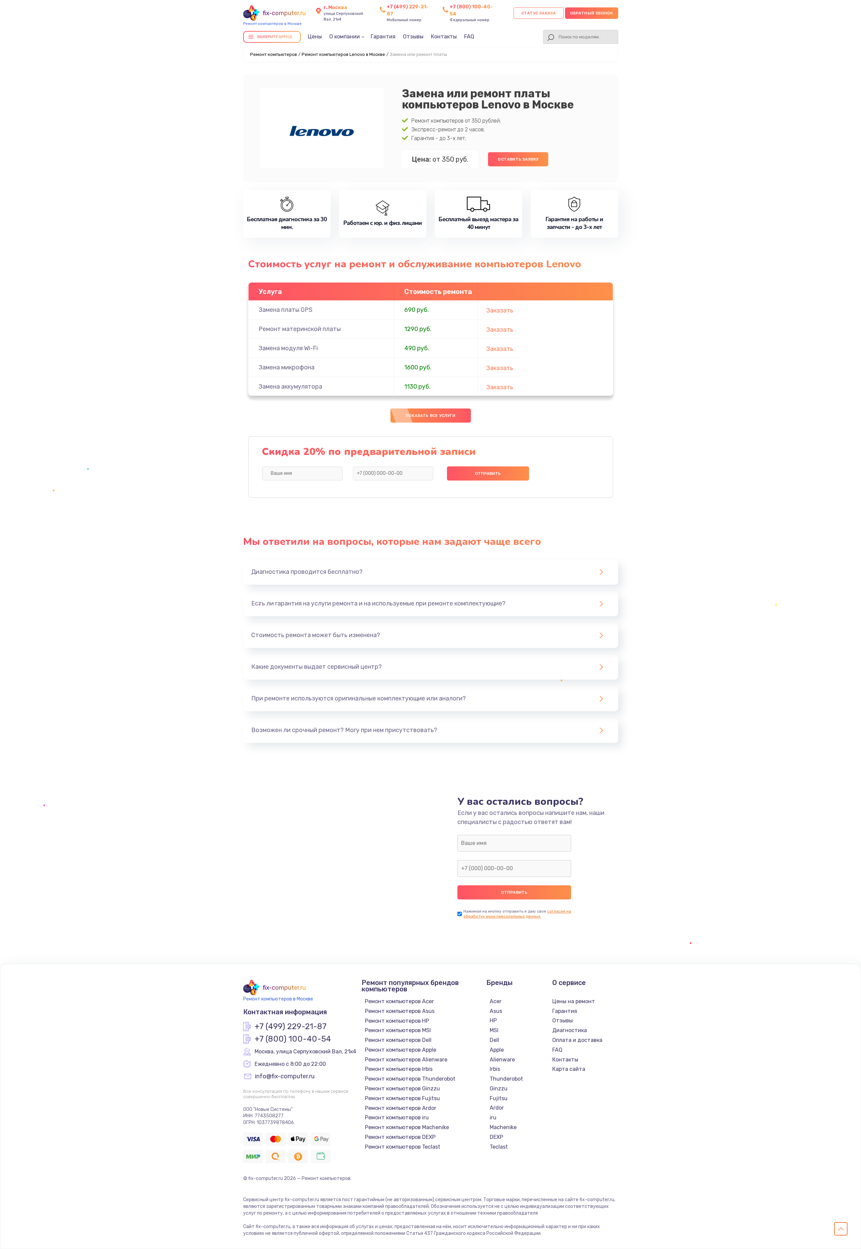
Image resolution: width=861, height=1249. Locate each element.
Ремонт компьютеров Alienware (406, 1059)
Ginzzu (499, 1088)
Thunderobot (506, 1079)
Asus (496, 1011)
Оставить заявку (518, 159)
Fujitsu (499, 1098)
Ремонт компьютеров (273, 54)
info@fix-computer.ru (284, 1076)
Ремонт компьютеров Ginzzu (402, 1088)
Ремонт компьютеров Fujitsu (402, 1098)
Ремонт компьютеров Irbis (399, 1069)
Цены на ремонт (573, 1001)
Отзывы (413, 36)
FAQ (469, 36)
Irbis (495, 1069)
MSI (494, 1030)
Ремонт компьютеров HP (397, 1021)
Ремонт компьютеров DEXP (400, 1137)
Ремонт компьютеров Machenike (407, 1127)
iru (493, 1117)
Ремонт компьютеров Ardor (400, 1108)
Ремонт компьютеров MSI (398, 1030)
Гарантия (383, 36)
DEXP (496, 1137)
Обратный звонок (591, 13)
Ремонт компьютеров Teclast (402, 1147)
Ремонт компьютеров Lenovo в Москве (343, 54)
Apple (497, 1050)
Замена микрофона (286, 367)
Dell (494, 1040)
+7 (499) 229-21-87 (291, 1026)
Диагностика (569, 1030)
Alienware (502, 1059)
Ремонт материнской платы (300, 329)
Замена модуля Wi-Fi (288, 348)
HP (493, 1020)
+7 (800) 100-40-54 (293, 1039)
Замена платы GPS (285, 310)
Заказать (499, 310)
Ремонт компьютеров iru (397, 1117)
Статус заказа (538, 13)
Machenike (503, 1127)
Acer (495, 1001)
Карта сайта (568, 1069)
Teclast (499, 1147)
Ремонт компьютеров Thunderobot (410, 1079)
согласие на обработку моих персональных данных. (517, 914)
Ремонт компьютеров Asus (400, 1011)
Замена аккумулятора (290, 386)
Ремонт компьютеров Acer (399, 1001)
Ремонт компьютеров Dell (398, 1040)
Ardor (497, 1108)
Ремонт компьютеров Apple (400, 1050)
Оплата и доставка (577, 1040)
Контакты (444, 36)
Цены (315, 36)
